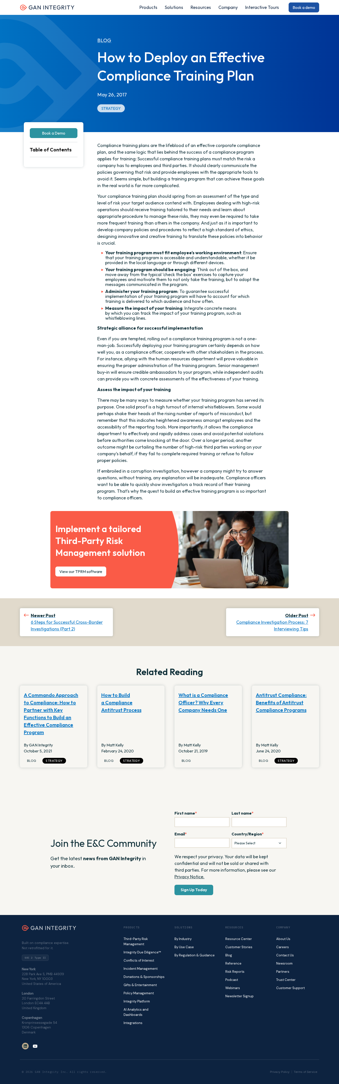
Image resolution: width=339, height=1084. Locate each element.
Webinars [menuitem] (232, 988)
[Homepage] (47, 9)
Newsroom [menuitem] (284, 963)
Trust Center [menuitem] (286, 980)
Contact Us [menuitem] (285, 955)
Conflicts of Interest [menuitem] (139, 960)
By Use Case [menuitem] (184, 947)
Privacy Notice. (189, 877)
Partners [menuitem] (282, 972)
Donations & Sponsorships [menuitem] (144, 977)
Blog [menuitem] (228, 955)
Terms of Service (305, 1072)
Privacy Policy (280, 1072)
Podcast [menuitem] (231, 980)
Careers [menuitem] (282, 947)
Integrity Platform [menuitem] (137, 1001)
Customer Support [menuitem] (290, 988)
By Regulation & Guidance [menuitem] (194, 955)
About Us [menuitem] (283, 939)
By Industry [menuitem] (183, 939)
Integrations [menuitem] (133, 1023)
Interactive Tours (262, 7)
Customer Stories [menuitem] (238, 947)
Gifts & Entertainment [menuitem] (140, 985)
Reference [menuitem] (233, 963)
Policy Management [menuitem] (139, 993)
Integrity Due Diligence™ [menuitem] (142, 952)
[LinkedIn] (25, 1046)
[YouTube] (35, 1046)
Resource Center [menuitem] (238, 939)
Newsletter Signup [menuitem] (239, 996)
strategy (111, 108)
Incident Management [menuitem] (141, 969)
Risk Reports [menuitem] (234, 972)
